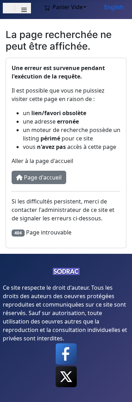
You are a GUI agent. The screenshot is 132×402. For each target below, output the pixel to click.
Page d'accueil (42, 177)
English (114, 7)
